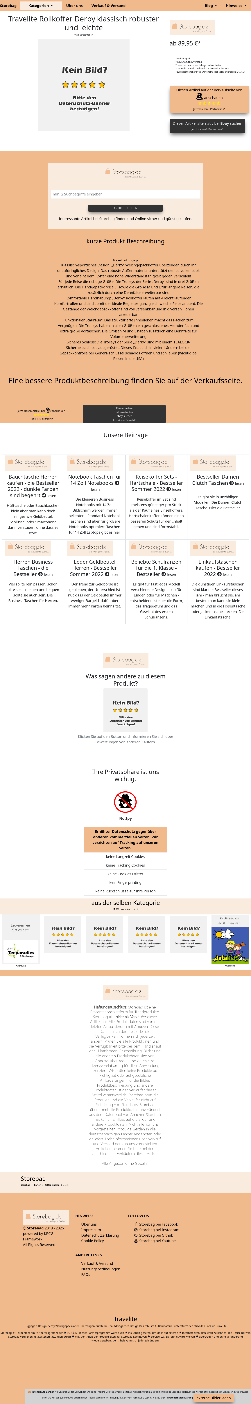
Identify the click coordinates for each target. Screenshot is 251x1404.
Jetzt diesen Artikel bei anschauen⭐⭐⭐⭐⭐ (41, 414)
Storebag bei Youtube (157, 1240)
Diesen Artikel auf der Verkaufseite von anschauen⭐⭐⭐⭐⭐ (209, 99)
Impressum (91, 1229)
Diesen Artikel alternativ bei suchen (207, 126)
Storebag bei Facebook (158, 1224)
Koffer (37, 1185)
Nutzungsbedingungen (100, 1268)
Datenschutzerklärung (100, 1235)
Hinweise (234, 5)
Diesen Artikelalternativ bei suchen (124, 414)
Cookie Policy (92, 1240)
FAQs (85, 1274)
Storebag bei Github (155, 1235)
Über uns (74, 5)
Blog (209, 5)
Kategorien (39, 5)
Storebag (8, 5)
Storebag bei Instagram (159, 1229)
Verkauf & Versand (109, 5)
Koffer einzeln (52, 1185)
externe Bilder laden (214, 1397)
